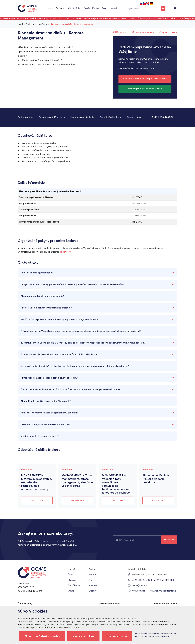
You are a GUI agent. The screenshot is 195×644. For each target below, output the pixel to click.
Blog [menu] (104, 8)
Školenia (30, 24)
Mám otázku (121, 32)
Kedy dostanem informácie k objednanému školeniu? (49, 412)
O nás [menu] (87, 8)
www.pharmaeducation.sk (163, 590)
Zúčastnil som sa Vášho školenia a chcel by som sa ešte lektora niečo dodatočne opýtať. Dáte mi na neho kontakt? (83, 342)
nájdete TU (65, 251)
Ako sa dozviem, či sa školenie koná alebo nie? (45, 424)
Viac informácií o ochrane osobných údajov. (156, 633)
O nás (71, 590)
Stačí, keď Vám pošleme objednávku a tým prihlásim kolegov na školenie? (60, 319)
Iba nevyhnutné (117, 636)
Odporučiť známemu (144, 32)
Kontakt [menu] (114, 8)
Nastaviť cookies (83, 636)
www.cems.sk (138, 590)
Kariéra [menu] (95, 8)
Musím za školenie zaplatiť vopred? (40, 436)
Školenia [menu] (60, 8)
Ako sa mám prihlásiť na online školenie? (42, 295)
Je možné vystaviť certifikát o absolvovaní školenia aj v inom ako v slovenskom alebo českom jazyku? (75, 366)
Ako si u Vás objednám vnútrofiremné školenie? (46, 307)
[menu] (175, 8)
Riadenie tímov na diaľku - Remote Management (72, 24)
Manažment (42, 24)
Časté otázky (134, 117)
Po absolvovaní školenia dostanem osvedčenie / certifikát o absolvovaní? (60, 354)
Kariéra (92, 574)
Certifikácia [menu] (74, 8)
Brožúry (93, 590)
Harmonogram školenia (82, 117)
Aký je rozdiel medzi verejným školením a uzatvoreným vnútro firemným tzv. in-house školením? (72, 284)
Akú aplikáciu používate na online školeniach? (46, 401)
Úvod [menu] (51, 8)
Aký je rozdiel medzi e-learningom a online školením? (49, 377)
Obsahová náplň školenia (52, 117)
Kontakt (93, 585)
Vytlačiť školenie (169, 32)
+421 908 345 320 (163, 117)
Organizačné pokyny (110, 117)
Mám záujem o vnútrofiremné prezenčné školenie (145, 78)
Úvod (20, 24)
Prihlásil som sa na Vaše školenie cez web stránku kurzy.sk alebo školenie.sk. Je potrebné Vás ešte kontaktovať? (81, 331)
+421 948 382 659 (164, 580)
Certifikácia (74, 585)
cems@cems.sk (140, 585)
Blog (91, 580)
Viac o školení (37, 500)
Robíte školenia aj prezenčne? (37, 272)
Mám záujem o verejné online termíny (145, 89)
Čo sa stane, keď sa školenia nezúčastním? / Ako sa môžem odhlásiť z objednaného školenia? (71, 389)
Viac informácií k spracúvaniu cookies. (153, 636)
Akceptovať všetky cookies (42, 636)
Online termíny (25, 117)
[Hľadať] (163, 8)
